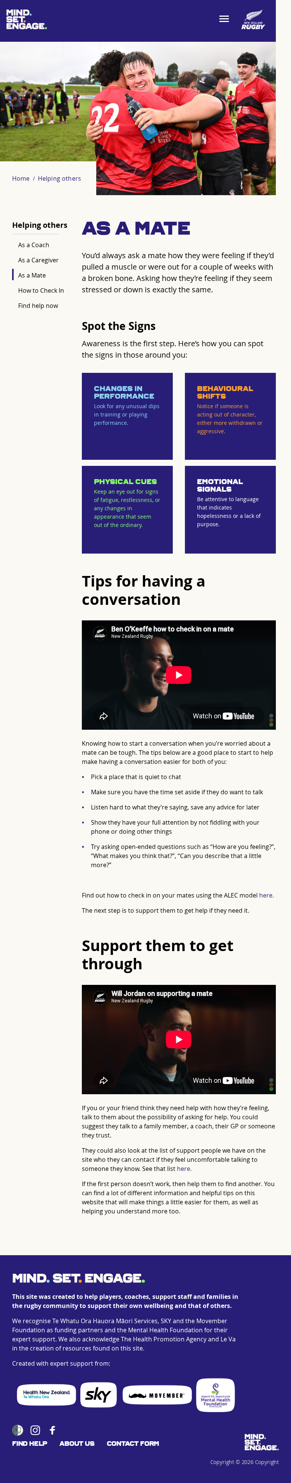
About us (76, 1443)
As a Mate (32, 275)
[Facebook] (52, 1430)
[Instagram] (35, 1430)
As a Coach (33, 245)
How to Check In (41, 290)
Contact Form (133, 1443)
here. (266, 895)
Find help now (38, 305)
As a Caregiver (38, 260)
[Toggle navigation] (226, 19)
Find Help (29, 1443)
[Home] (261, 1442)
